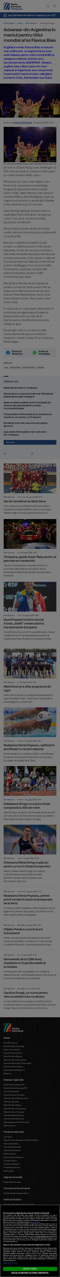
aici (16, 1234)
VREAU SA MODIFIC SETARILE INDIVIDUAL (30, 1273)
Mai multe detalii (35, 1222)
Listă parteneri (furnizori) (10, 1263)
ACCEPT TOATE (30, 1269)
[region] (30, 1241)
